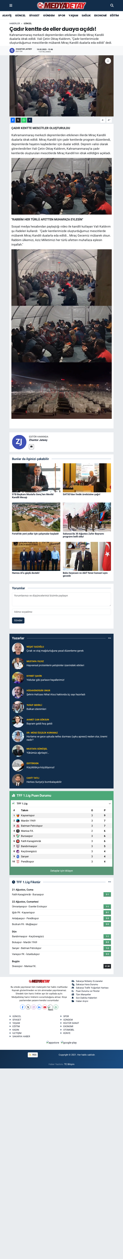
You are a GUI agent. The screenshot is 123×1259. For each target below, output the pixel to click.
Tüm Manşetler (83, 994)
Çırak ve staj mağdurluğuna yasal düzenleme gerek (55, 650)
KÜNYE (66, 1033)
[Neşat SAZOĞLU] (18, 648)
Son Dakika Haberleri (86, 997)
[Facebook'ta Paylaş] (13, 120)
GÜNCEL (20, 15)
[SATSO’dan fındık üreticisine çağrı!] (87, 477)
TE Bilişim (69, 1064)
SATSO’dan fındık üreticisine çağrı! (81, 494)
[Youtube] (44, 1007)
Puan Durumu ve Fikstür (88, 991)
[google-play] (68, 1042)
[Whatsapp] (55, 1007)
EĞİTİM (114, 15)
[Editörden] (18, 765)
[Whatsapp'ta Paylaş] (24, 120)
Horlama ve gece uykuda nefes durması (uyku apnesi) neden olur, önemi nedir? (67, 738)
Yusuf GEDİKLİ (34, 705)
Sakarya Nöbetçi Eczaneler (89, 981)
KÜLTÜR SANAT (71, 1023)
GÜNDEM (48, 15)
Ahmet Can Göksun (38, 719)
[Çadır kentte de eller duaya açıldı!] (61, 85)
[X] (28, 1007)
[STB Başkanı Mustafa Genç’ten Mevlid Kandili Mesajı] (36, 477)
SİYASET (34, 15)
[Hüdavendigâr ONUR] (18, 692)
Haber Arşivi (82, 1001)
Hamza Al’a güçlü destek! (25, 572)
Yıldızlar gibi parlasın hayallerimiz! (45, 679)
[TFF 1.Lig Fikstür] (109, 881)
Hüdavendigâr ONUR (38, 690)
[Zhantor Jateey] (19, 441)
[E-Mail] (31, 446)
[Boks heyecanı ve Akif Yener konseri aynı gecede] (87, 556)
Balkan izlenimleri (36, 708)
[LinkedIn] (39, 1007)
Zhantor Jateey (38, 440)
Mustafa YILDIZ (35, 661)
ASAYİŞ (6, 15)
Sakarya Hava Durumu (87, 984)
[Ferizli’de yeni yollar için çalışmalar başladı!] (36, 516)
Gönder (18, 620)
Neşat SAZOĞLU (35, 646)
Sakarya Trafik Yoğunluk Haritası (92, 987)
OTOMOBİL (68, 1029)
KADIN (15, 1029)
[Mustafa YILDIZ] (18, 663)
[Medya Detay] (61, 5)
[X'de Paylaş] (18, 120)
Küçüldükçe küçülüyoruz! (40, 767)
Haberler (14, 23)
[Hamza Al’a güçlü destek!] (36, 556)
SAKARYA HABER (21, 1036)
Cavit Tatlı (33, 778)
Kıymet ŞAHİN (34, 676)
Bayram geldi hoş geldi (39, 723)
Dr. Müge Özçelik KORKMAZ (42, 732)
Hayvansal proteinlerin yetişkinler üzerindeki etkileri (55, 665)
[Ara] (112, 5)
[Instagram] (33, 1007)
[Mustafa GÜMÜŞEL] (18, 750)
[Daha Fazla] (29, 120)
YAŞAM (73, 15)
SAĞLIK (86, 15)
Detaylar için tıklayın (61, 870)
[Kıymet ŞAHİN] (18, 677)
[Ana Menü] (10, 5)
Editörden (33, 763)
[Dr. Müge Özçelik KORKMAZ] (18, 736)
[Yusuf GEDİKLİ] (18, 706)
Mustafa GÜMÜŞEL (37, 748)
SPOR (61, 15)
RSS (34, 1054)
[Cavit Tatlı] (18, 779)
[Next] (50, 1007)
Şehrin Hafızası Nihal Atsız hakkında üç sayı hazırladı (56, 694)
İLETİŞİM (16, 1033)
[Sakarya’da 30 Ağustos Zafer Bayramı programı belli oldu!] (87, 516)
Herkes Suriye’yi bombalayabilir (44, 781)
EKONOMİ (100, 15)
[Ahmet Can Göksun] (18, 721)
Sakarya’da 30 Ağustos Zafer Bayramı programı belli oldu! (83, 535)
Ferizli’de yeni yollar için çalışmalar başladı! (35, 533)
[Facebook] (22, 1007)
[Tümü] (109, 638)
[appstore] (53, 1042)
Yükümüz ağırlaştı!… (38, 752)
